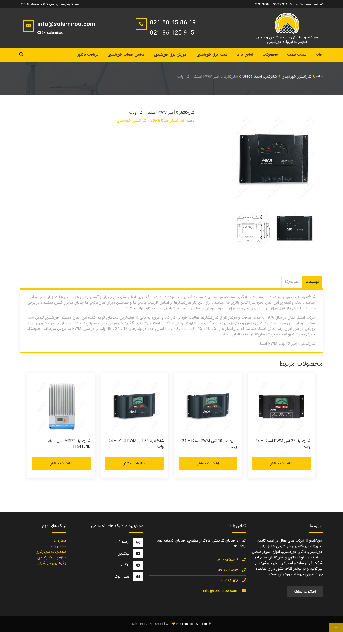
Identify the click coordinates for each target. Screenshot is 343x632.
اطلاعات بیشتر (281, 463)
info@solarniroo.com (220, 591)
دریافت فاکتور (88, 54)
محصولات (270, 54)
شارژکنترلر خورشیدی (296, 76)
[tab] (312, 282)
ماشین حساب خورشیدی (126, 54)
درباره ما (60, 540)
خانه (319, 54)
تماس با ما (245, 54)
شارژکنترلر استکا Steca (259, 76)
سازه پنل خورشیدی (51, 557)
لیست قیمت (296, 54)
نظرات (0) (292, 281)
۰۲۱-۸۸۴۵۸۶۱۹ (227, 560)
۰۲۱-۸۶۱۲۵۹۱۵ (227, 570)
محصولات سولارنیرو (51, 552)
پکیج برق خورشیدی (51, 563)
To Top (336, 627)
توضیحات (312, 281)
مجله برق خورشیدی (212, 54)
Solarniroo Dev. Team (194, 624)
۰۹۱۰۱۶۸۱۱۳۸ (229, 580)
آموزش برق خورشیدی (170, 54)
